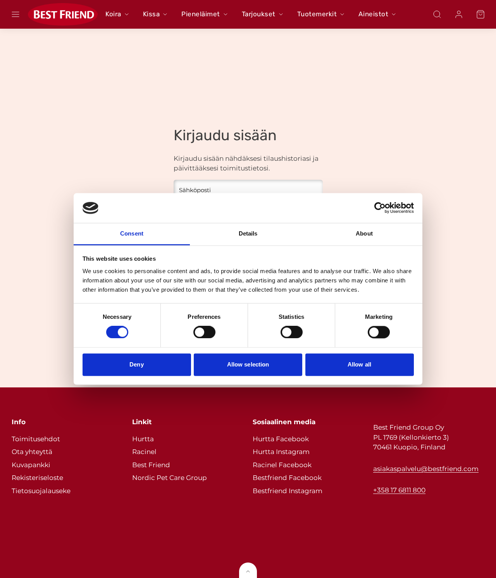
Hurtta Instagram (281, 452)
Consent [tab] (131, 233)
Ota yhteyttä (32, 452)
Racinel (144, 452)
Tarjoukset (259, 14)
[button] (15, 14)
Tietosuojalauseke (41, 491)
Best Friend (151, 465)
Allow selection (248, 364)
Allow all (359, 364)
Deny (136, 364)
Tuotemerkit (317, 14)
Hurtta (143, 439)
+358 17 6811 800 (399, 490)
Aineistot (373, 14)
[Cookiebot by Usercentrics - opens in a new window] (380, 208)
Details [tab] (248, 233)
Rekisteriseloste (37, 478)
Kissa (151, 14)
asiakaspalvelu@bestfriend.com (426, 469)
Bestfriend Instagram (287, 491)
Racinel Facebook (282, 465)
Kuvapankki (31, 465)
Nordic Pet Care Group (169, 478)
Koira (113, 14)
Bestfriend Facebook (287, 478)
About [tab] (364, 233)
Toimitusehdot (36, 439)
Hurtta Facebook (281, 439)
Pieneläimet (200, 14)
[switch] (204, 332)
